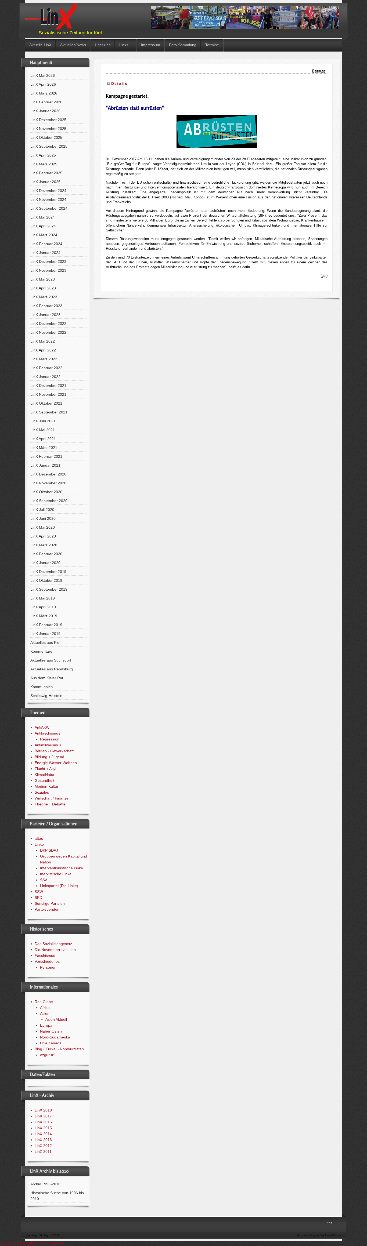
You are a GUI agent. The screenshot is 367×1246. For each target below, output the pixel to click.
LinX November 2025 (48, 128)
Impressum (150, 45)
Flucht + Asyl (45, 769)
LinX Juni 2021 (43, 421)
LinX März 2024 (43, 235)
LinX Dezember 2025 (48, 120)
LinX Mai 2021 (42, 430)
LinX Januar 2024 (45, 252)
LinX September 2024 (48, 208)
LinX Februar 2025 (46, 173)
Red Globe (44, 1002)
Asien (44, 1013)
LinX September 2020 (48, 501)
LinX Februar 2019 (46, 625)
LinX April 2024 (43, 226)
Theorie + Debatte (50, 804)
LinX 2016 (43, 1122)
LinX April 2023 (43, 288)
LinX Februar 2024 (46, 244)
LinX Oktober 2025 (46, 137)
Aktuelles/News (73, 45)
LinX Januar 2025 (45, 182)
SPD (38, 897)
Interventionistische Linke (61, 868)
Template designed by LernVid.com (319, 1235)
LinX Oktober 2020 (46, 492)
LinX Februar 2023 (46, 306)
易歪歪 (43, 1243)
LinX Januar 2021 (45, 465)
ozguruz (47, 1055)
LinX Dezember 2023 (48, 261)
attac (39, 838)
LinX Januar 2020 (45, 563)
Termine (212, 45)
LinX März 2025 (43, 164)
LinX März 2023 (43, 297)
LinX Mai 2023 (42, 279)
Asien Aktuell (56, 1019)
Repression (49, 739)
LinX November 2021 (48, 394)
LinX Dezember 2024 (48, 190)
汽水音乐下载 (11, 1243)
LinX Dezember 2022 (48, 323)
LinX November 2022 (48, 332)
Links (123, 45)
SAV (43, 880)
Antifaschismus (47, 733)
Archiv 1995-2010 (45, 1184)
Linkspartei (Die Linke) (59, 886)
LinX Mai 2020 (42, 527)
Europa (46, 1025)
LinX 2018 (43, 1110)
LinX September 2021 (48, 412)
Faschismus (45, 955)
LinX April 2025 (43, 155)
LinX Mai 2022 (42, 341)
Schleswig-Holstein (46, 695)
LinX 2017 (43, 1116)
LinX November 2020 (48, 483)
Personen (48, 967)
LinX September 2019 (48, 589)
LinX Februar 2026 (46, 102)
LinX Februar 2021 (46, 456)
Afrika (45, 1007)
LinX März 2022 (43, 359)
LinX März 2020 (43, 545)
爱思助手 (30, 1243)
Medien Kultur (46, 786)
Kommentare (41, 651)
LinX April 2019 (43, 607)
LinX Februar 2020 (46, 554)
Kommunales (41, 687)
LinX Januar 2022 (45, 377)
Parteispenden (47, 909)
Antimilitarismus (48, 745)
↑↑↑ (330, 1223)
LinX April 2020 (43, 536)
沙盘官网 (56, 1243)
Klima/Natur (45, 774)
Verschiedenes (47, 961)
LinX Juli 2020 (42, 509)
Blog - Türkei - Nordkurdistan (59, 1049)
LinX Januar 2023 (45, 315)
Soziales (42, 792)
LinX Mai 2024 (42, 217)
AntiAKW (42, 727)
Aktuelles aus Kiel (45, 642)
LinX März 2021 (43, 447)
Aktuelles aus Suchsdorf (50, 660)
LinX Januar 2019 (45, 633)
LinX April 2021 (43, 439)
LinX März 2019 (43, 616)
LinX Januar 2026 (45, 111)
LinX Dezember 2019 (48, 571)
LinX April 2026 (43, 84)
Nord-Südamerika (55, 1037)
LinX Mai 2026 (42, 75)
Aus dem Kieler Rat (46, 678)
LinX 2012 (43, 1145)
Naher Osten (51, 1031)
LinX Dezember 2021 (48, 385)
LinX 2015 (43, 1128)
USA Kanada (51, 1043)
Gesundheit (44, 780)
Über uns (102, 45)
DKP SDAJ (49, 850)
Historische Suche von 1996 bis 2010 (57, 1196)
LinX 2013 (43, 1140)
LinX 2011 (43, 1151)
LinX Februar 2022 (46, 368)
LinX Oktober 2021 (46, 403)
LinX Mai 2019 (42, 598)
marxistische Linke (55, 874)
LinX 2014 (43, 1134)
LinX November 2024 (48, 199)
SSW (39, 891)
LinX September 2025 (48, 146)
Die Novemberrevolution (55, 949)
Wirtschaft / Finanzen (53, 798)
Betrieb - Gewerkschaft (54, 751)
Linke (39, 844)
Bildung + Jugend (49, 757)
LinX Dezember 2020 (48, 474)
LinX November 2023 (48, 270)
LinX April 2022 (43, 350)
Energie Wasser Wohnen (56, 763)
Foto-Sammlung (182, 45)
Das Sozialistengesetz (53, 944)
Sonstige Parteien (50, 903)
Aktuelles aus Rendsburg (51, 669)
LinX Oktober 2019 (46, 580)
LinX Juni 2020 (43, 518)
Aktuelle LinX (40, 45)
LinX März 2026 (43, 93)
